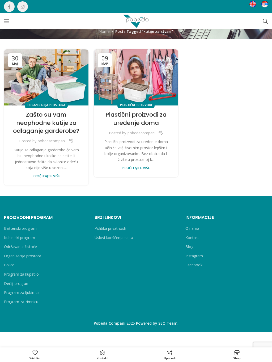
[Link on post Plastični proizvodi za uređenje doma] (136, 77)
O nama (192, 228)
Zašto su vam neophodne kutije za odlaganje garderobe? (46, 123)
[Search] (265, 21)
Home (104, 31)
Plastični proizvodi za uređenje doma (136, 119)
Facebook (193, 264)
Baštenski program (20, 228)
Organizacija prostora (46, 105)
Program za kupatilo (21, 274)
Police (9, 264)
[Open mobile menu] (6, 21)
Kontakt (192, 237)
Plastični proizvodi (136, 105)
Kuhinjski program (19, 237)
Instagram (194, 255)
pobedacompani (52, 140)
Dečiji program (16, 283)
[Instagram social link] (22, 6)
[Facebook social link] (9, 6)
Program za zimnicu (21, 301)
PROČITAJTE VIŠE (46, 176)
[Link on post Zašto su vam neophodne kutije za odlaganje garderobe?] (46, 77)
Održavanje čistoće (20, 246)
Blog (189, 246)
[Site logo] (135, 20)
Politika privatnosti (110, 228)
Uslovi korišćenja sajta (114, 237)
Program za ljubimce (22, 292)
